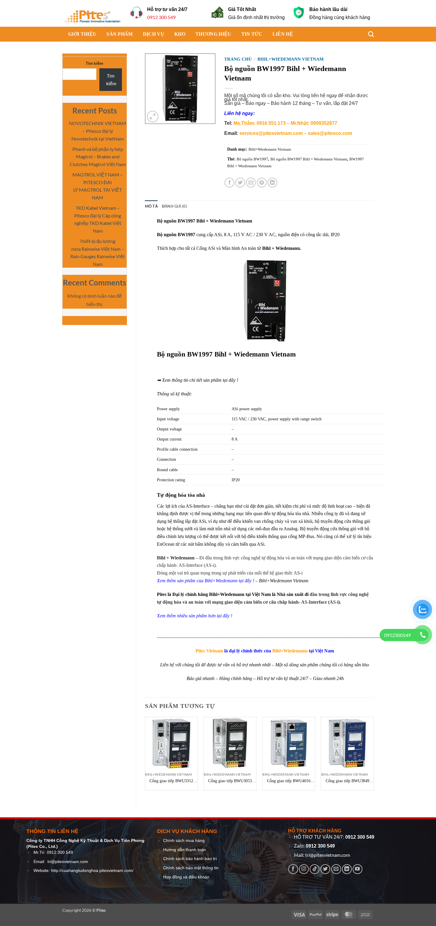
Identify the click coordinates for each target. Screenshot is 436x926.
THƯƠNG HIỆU (213, 34)
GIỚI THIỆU (82, 34)
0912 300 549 (161, 17)
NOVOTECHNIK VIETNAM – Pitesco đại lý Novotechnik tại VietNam (97, 130)
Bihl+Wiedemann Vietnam (290, 59)
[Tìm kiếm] (368, 34)
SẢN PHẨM (119, 34)
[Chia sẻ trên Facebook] (229, 182)
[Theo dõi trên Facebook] (293, 869)
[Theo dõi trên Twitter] (325, 869)
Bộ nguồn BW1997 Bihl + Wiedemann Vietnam (308, 159)
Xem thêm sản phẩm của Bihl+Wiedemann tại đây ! (205, 580)
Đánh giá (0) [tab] (174, 206)
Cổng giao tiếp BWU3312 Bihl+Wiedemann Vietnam (171, 781)
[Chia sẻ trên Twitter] (240, 182)
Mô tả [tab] (151, 206)
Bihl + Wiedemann (176, 557)
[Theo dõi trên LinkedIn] (347, 869)
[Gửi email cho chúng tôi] (336, 869)
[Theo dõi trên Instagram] (304, 869)
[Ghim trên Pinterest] (262, 182)
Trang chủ (238, 59)
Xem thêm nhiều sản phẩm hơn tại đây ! (194, 615)
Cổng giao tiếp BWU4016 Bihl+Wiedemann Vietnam (289, 781)
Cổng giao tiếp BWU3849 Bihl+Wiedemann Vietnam (347, 781)
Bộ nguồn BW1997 (252, 159)
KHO (179, 34)
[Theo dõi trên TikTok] (314, 869)
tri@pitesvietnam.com (67, 861)
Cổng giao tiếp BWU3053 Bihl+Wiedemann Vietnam (230, 781)
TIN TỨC (251, 34)
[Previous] (145, 756)
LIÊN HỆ (283, 34)
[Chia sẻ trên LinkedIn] (272, 182)
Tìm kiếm (94, 63)
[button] (152, 116)
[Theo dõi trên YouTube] (357, 869)
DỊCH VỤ (153, 34)
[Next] (373, 756)
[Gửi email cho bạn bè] (251, 182)
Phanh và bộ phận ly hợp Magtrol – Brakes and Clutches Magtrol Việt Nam (98, 156)
